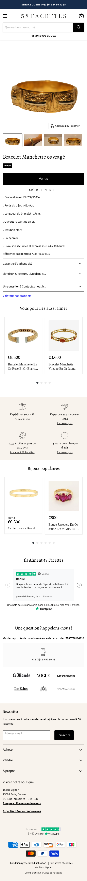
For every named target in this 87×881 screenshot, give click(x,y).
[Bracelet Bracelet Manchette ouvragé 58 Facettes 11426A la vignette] (12, 140)
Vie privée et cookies (61, 863)
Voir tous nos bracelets (17, 296)
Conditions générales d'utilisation (28, 863)
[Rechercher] (78, 27)
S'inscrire (64, 735)
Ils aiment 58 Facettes (22, 452)
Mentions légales (43, 867)
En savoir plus (22, 419)
